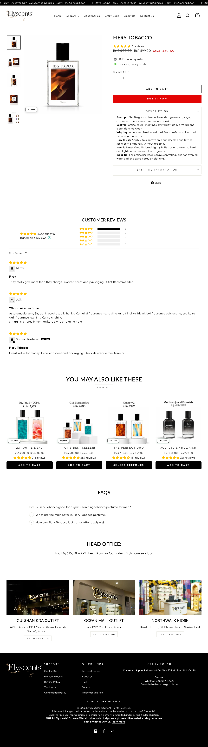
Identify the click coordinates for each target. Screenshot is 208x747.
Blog (84, 681)
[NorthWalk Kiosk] (170, 597)
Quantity (121, 71)
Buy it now (157, 98)
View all (104, 387)
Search (86, 687)
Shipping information (157, 169)
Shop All (71, 15)
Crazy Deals (112, 15)
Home (58, 15)
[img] (18, 262)
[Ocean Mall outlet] (104, 597)
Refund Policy (52, 681)
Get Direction (38, 638)
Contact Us (147, 15)
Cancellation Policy (55, 692)
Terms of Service (91, 671)
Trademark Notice (92, 692)
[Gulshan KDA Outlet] (37, 597)
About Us (129, 15)
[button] (122, 46)
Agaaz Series (92, 15)
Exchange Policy (53, 676)
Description (157, 111)
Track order (51, 687)
